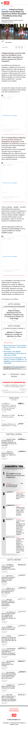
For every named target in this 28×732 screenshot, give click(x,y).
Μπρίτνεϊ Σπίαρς (8, 53)
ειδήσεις (19, 368)
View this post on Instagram (10, 115)
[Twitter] (26, 38)
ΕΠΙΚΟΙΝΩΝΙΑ (14, 711)
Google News (21, 367)
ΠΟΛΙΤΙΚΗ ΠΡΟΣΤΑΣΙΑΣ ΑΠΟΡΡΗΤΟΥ (17, 392)
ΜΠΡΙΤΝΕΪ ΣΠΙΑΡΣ (14, 374)
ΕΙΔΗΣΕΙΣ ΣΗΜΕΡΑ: (8, 342)
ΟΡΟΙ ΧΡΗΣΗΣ (6, 392)
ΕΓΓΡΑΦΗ (23, 389)
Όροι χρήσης (6, 722)
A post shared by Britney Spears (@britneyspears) (14, 134)
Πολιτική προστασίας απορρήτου (17, 722)
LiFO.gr (14, 367)
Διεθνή (11, 5)
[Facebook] (24, 38)
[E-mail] (22, 47)
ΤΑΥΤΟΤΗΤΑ (14, 709)
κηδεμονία (23, 374)
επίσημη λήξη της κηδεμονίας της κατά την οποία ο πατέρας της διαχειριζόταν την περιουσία (13, 139)
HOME (2, 5)
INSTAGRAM (14, 376)
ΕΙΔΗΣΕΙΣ (7, 5)
